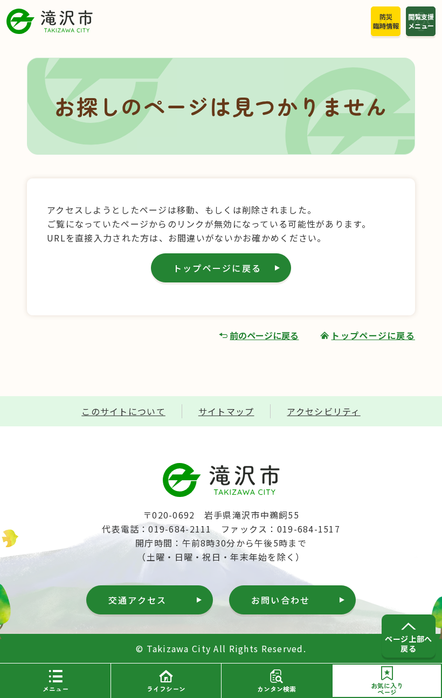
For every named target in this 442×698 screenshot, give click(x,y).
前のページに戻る (264, 335)
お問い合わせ (280, 599)
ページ (387, 688)
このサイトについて (123, 411)
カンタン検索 (276, 688)
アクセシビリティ (323, 411)
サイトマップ (226, 411)
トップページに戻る (217, 267)
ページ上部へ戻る (408, 643)
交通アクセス (137, 599)
